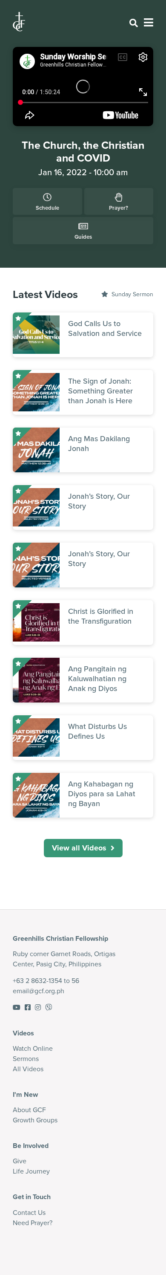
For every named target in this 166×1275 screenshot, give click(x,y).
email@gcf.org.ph (38, 991)
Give (19, 1161)
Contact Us (29, 1212)
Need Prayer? (32, 1223)
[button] (83, 848)
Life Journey (31, 1171)
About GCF (29, 1110)
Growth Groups (35, 1120)
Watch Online (33, 1048)
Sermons (26, 1059)
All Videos (28, 1069)
